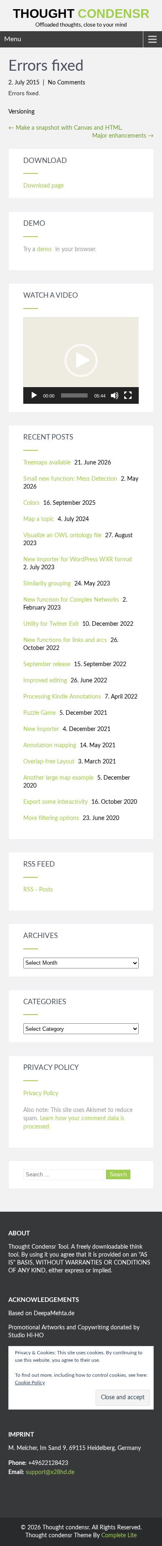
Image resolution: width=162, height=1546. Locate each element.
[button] (81, 360)
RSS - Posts (38, 890)
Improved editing (45, 681)
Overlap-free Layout (48, 762)
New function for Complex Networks (71, 600)
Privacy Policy (40, 1094)
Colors (31, 503)
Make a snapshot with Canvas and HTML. (65, 128)
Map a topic (38, 519)
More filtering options (51, 818)
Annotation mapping (49, 745)
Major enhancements (123, 136)
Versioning (21, 112)
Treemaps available (47, 463)
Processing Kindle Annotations (62, 697)
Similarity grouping (47, 584)
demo (45, 249)
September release (46, 664)
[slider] (74, 395)
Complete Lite (119, 1536)
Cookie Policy (30, 1382)
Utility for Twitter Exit (51, 624)
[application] (81, 360)
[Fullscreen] (128, 395)
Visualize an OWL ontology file (62, 535)
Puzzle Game (39, 713)
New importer (41, 729)
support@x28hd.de (50, 1472)
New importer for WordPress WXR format (77, 560)
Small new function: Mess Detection (70, 479)
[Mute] (114, 395)
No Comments (66, 83)
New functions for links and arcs (65, 640)
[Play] (34, 395)
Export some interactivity (55, 802)
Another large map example (58, 778)
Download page (43, 186)
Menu (12, 39)
